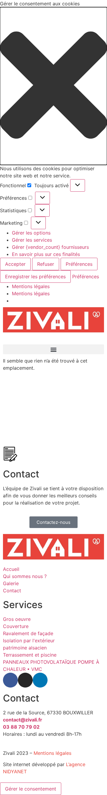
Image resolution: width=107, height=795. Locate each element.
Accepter (15, 264)
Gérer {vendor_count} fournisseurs (50, 247)
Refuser (45, 264)
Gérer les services (32, 240)
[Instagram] (25, 680)
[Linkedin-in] (40, 680)
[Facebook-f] (10, 680)
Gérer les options (31, 233)
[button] (53, 86)
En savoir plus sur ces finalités (46, 254)
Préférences (79, 264)
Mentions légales (31, 286)
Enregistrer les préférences (35, 276)
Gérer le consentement (30, 789)
